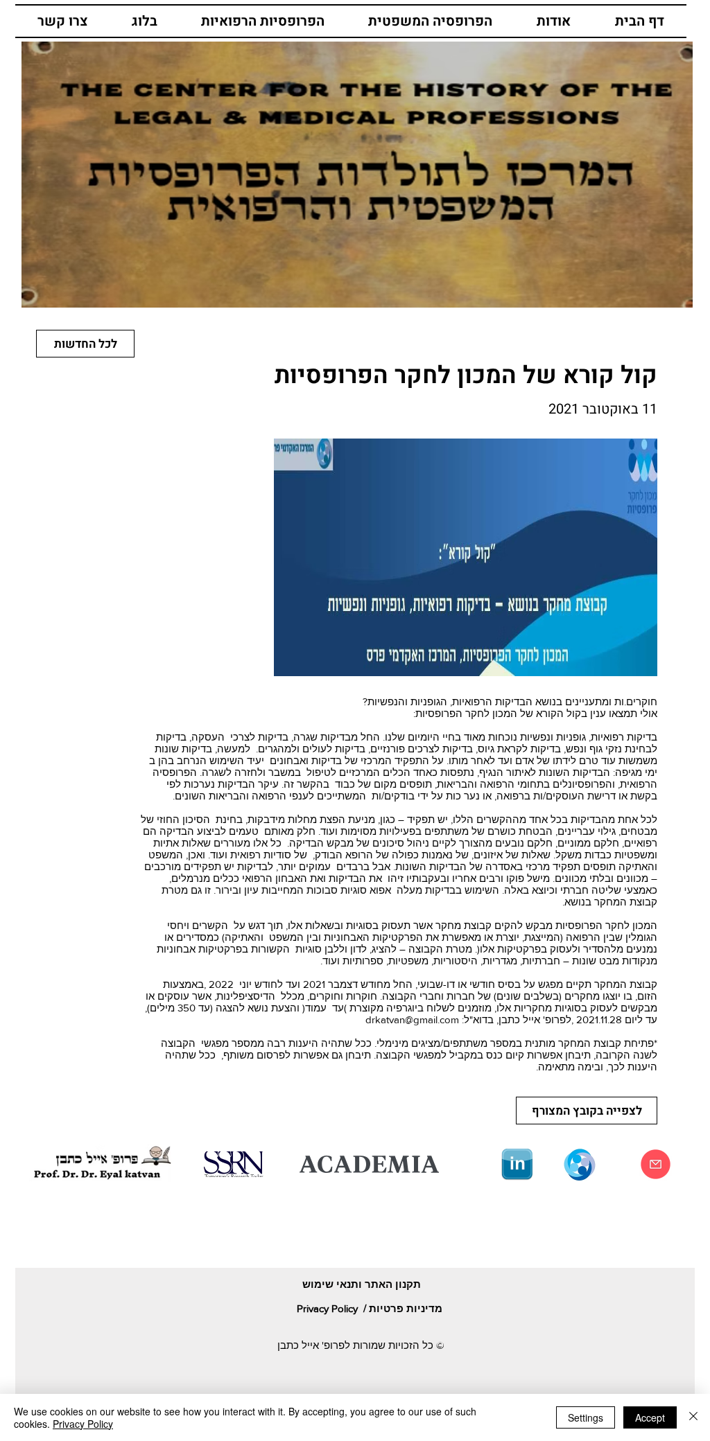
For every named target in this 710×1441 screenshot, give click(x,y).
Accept (650, 1417)
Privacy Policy (83, 1424)
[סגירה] (693, 1417)
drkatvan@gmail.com (412, 1019)
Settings (585, 1417)
